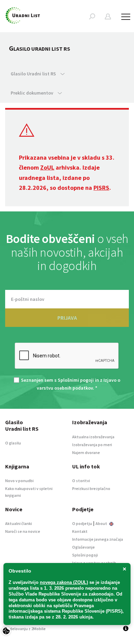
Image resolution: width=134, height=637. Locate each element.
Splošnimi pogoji (76, 380)
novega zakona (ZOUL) (64, 582)
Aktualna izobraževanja (93, 436)
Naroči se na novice (22, 531)
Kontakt (80, 531)
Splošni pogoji (85, 555)
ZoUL (47, 167)
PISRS (101, 188)
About (102, 523)
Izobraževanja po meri (92, 444)
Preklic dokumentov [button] (32, 93)
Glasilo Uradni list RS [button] (34, 74)
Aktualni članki (18, 523)
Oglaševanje (83, 547)
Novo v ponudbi (19, 480)
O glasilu (13, 442)
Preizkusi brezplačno (91, 488)
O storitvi (81, 480)
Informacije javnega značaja (97, 539)
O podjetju (82, 523)
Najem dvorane (86, 452)
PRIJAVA (67, 317)
